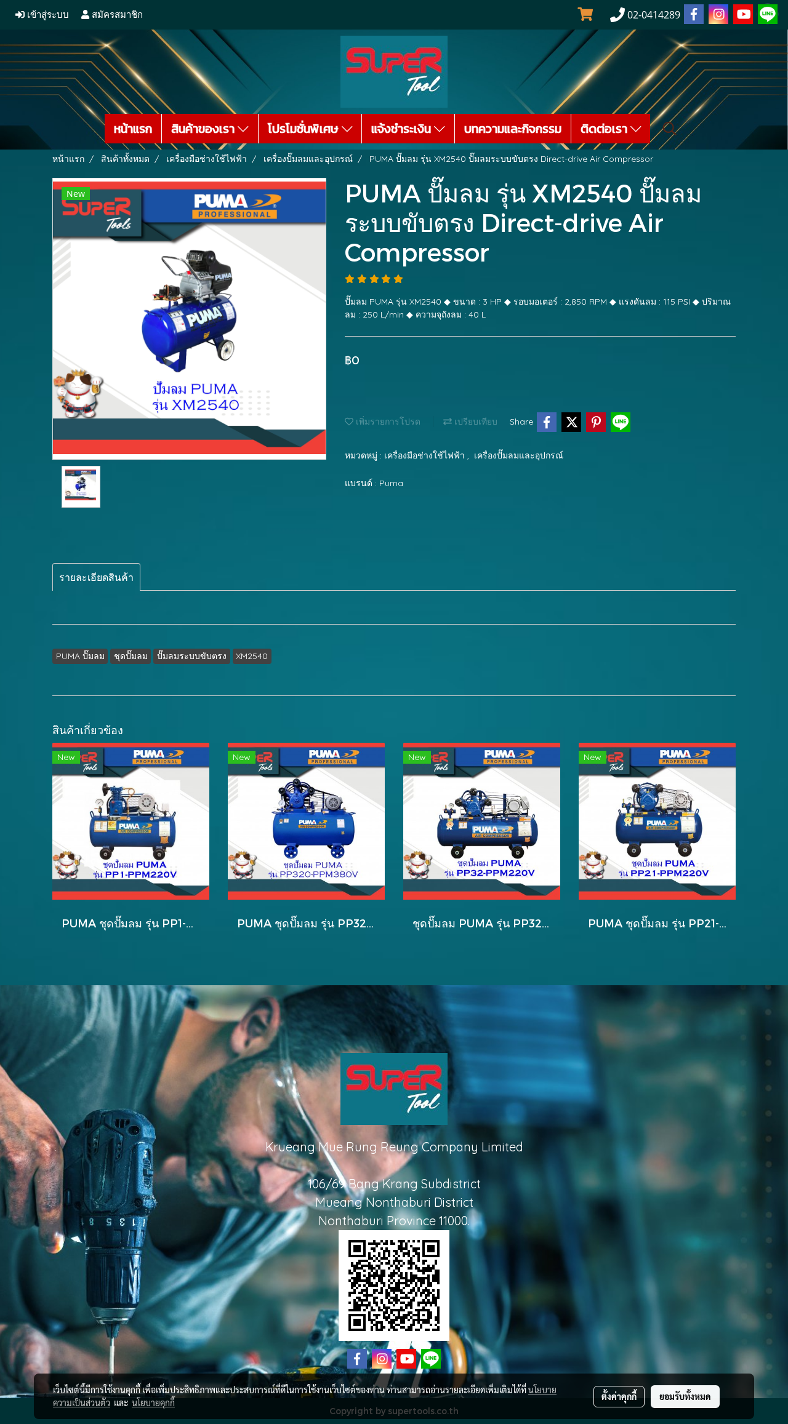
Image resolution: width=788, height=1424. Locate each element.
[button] (669, 128)
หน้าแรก (133, 128)
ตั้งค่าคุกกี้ (619, 1396)
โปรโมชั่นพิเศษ (305, 128)
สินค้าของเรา (204, 128)
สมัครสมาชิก (116, 14)
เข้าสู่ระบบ (47, 14)
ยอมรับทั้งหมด (685, 1396)
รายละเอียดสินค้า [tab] (96, 577)
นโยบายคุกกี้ (153, 1402)
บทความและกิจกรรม (512, 128)
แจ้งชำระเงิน (402, 128)
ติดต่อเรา (605, 128)
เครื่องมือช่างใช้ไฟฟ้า (425, 455)
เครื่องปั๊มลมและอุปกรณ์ (518, 455)
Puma (391, 483)
